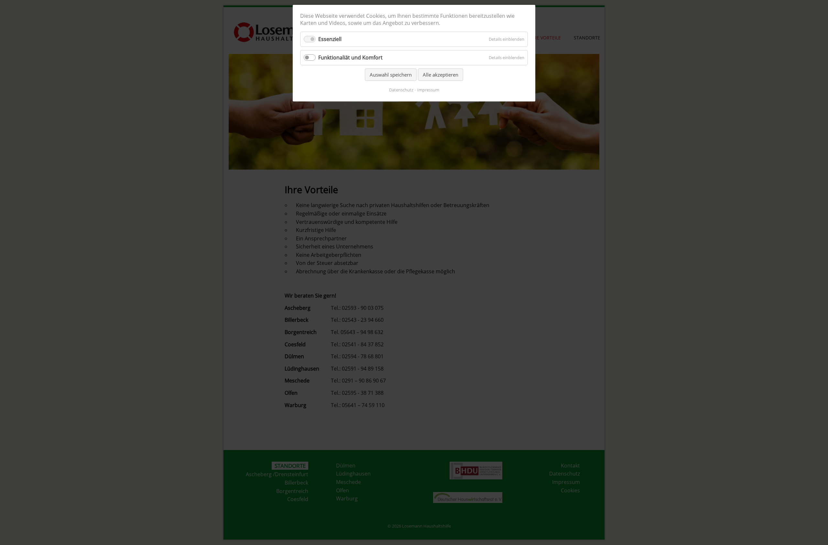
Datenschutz (401, 90)
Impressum (428, 90)
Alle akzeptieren (440, 74)
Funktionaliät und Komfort (350, 57)
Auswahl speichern (391, 74)
